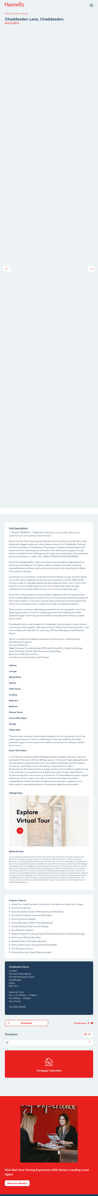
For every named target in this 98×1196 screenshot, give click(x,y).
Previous (7, 269)
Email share (26, 1023)
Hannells (14, 5)
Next (91, 269)
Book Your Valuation (17, 1183)
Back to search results (17, 13)
